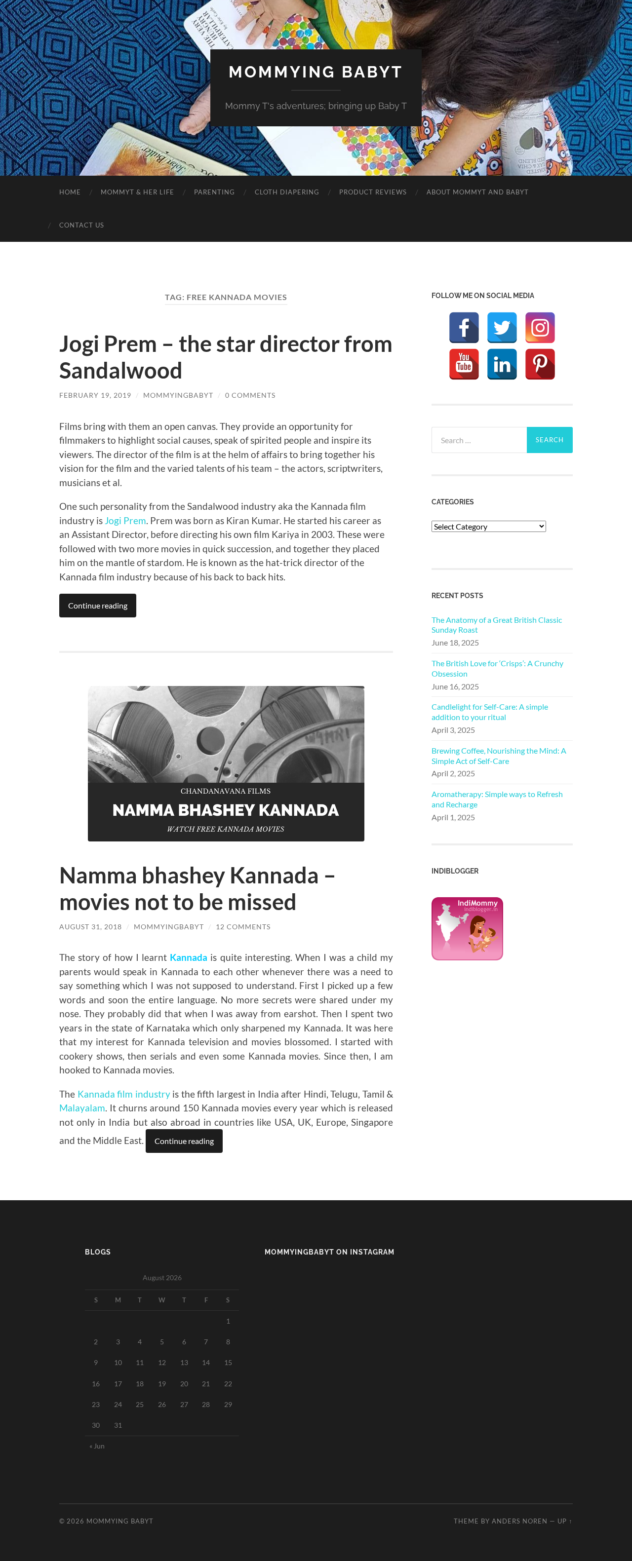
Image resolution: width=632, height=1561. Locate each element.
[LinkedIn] (502, 364)
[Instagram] (540, 327)
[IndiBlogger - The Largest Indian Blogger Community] (467, 957)
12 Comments (243, 926)
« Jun (97, 1446)
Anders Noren (520, 1521)
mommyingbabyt (178, 395)
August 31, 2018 (90, 926)
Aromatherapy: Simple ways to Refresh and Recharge (497, 799)
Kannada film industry (124, 1094)
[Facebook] (464, 327)
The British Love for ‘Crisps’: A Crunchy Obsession (497, 668)
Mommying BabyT (316, 72)
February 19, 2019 (95, 395)
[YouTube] (464, 364)
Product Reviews (373, 192)
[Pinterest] (540, 364)
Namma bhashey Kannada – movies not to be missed (197, 888)
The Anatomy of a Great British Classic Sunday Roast (497, 625)
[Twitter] (502, 327)
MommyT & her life (137, 192)
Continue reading (97, 605)
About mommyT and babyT (478, 192)
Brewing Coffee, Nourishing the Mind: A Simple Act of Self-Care (499, 755)
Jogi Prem (125, 520)
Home (70, 192)
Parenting (214, 192)
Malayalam (82, 1107)
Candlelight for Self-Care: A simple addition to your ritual (490, 712)
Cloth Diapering (287, 192)
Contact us (81, 225)
